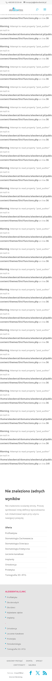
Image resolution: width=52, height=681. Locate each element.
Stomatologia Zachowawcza (19, 538)
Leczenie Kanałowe (15, 633)
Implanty (9, 559)
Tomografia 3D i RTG (15, 575)
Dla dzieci (11, 607)
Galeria (32, 665)
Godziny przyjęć (15, 661)
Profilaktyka (11, 533)
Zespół (29, 661)
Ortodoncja (11, 564)
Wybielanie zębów (15, 612)
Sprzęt (39, 661)
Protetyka (10, 569)
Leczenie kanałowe (14, 554)
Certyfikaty (19, 665)
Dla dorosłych (13, 602)
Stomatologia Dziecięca (17, 543)
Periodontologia (14, 644)
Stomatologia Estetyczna (17, 548)
